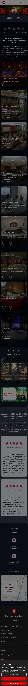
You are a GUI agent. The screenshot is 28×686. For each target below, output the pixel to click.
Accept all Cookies (14, 683)
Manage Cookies (14, 674)
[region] (14, 673)
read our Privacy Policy (10, 671)
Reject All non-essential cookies (14, 679)
